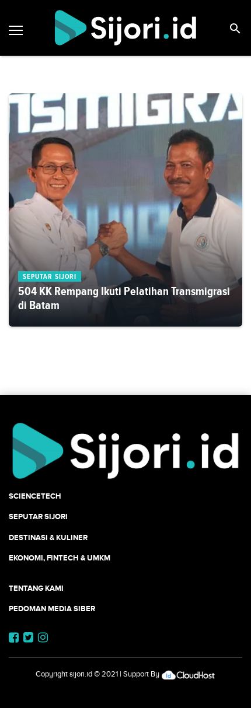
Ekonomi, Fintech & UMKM (59, 557)
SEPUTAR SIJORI (38, 516)
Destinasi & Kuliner (48, 537)
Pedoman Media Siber (52, 608)
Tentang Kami (36, 588)
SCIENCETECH (35, 496)
